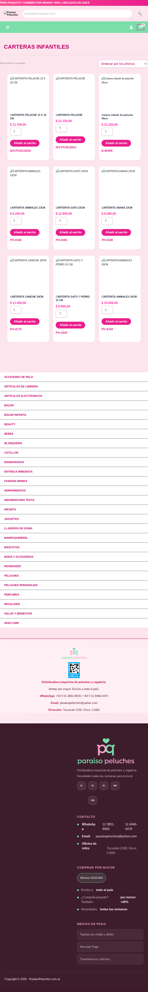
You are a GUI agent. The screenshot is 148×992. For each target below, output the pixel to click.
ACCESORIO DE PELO (18, 376)
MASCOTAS (11, 547)
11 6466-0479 (131, 827)
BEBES (8, 433)
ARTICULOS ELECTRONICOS (23, 395)
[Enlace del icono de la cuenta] (131, 27)
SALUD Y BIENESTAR (18, 613)
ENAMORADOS (14, 462)
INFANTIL (10, 509)
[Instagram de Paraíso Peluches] (81, 785)
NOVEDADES (12, 566)
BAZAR (9, 405)
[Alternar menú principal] (7, 27)
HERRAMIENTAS (15, 490)
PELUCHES (11, 575)
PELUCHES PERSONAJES (21, 585)
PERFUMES (11, 594)
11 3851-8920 (108, 827)
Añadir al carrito (25, 143)
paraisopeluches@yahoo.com (116, 836)
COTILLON (11, 452)
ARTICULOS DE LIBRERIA (21, 386)
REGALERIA (12, 604)
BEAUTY (9, 424)
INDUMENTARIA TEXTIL (19, 500)
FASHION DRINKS (15, 481)
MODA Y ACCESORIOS (18, 556)
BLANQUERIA (13, 443)
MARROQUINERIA (16, 537)
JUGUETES (11, 518)
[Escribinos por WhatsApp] (92, 800)
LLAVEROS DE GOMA (18, 528)
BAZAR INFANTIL (15, 414)
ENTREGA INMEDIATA (18, 471)
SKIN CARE (11, 623)
